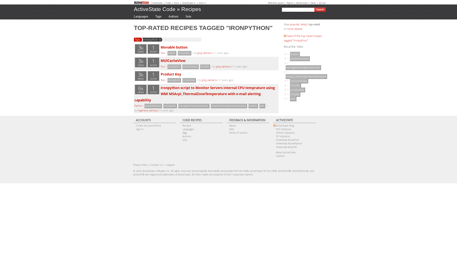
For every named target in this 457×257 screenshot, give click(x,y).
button (171, 53)
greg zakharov (204, 53)
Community (156, 3)
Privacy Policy (140, 165)
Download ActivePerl (287, 140)
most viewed (294, 29)
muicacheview (190, 66)
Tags (158, 16)
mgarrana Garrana (147, 110)
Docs (176, 3)
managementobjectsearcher (193, 105)
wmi (262, 105)
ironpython (151, 39)
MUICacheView (173, 60)
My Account (301, 3)
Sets (188, 16)
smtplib (253, 105)
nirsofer (205, 66)
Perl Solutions (283, 129)
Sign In (290, 3)
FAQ (231, 129)
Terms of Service (238, 132)
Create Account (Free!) (148, 125)
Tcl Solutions (283, 136)
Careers (280, 156)
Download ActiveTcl (286, 147)
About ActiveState (286, 152)
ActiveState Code (154, 9)
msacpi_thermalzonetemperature (229, 105)
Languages (141, 16)
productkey (189, 80)
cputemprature (153, 105)
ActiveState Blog (285, 125)
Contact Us (156, 165)
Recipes (191, 9)
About (232, 125)
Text (163, 53)
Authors (173, 16)
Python (138, 105)
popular (295, 24)
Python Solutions (285, 132)
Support (170, 165)
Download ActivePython (289, 143)
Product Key (171, 74)
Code (168, 3)
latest (304, 24)
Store (313, 3)
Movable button (174, 47)
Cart (324, 3)
